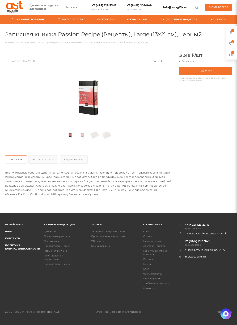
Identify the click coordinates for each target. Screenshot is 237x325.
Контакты (12, 238)
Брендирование (101, 245)
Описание (16, 159)
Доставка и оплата (154, 245)
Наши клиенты (152, 241)
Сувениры (50, 231)
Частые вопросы (153, 273)
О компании (153, 224)
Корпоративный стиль (57, 245)
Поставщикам (151, 278)
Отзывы (147, 236)
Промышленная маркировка (108, 236)
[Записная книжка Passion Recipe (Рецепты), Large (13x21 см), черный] (89, 97)
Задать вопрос (73, 159)
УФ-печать (97, 241)
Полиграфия (51, 241)
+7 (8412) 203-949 (139, 7)
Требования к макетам (156, 283)
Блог (8, 231)
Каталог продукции (59, 224)
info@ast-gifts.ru (175, 7)
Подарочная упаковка (57, 236)
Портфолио (14, 224)
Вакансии (149, 259)
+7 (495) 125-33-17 (103, 7)
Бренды (148, 264)
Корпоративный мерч (57, 264)
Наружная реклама (55, 250)
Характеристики (43, 159)
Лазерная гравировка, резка (108, 231)
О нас (146, 231)
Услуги (96, 224)
